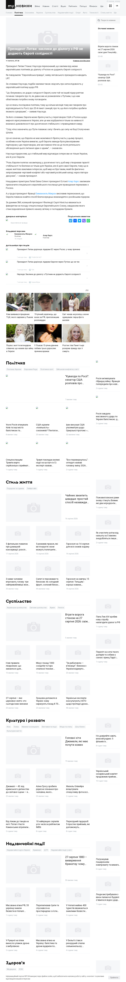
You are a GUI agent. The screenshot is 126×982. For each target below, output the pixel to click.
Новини (24, 6)
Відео (63, 6)
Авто (85, 13)
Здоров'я (15, 963)
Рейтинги (73, 6)
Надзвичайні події (65, 13)
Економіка (29, 13)
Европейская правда (19, 223)
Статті (55, 6)
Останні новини (106, 29)
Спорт (78, 13)
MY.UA (11, 4)
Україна (39, 13)
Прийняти (114, 978)
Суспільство (50, 13)
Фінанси (93, 6)
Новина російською (81, 61)
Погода (83, 6)
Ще (101, 6)
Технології (93, 13)
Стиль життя (106, 13)
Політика (19, 13)
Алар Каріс (73, 181)
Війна (37, 6)
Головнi (9, 13)
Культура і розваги (25, 720)
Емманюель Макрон (46, 193)
